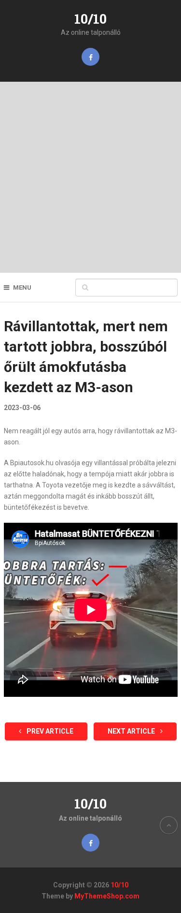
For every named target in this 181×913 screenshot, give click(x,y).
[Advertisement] (90, 177)
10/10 (90, 19)
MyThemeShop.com (106, 896)
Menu (22, 287)
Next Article (132, 731)
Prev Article (49, 731)
